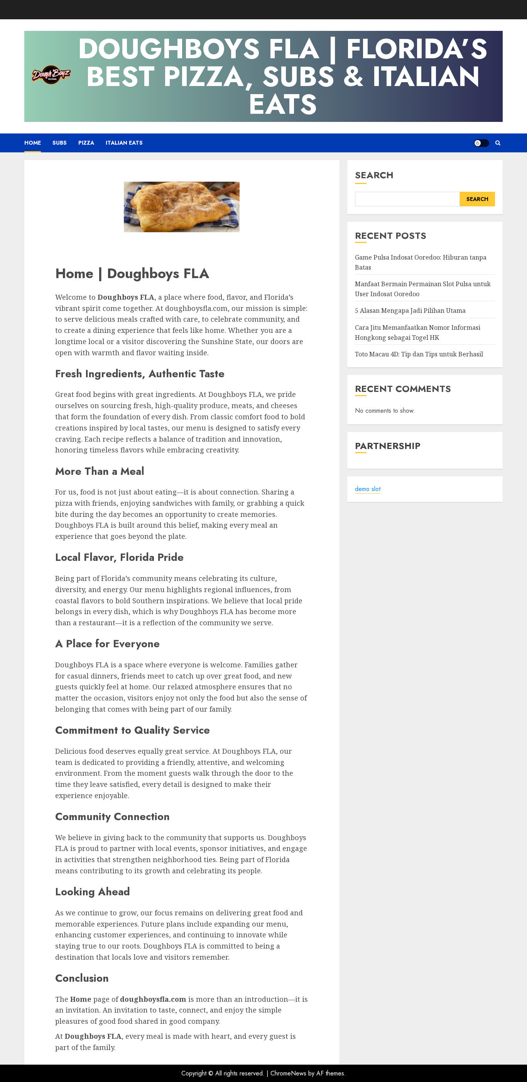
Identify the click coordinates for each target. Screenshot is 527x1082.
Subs (59, 143)
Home (32, 143)
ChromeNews (288, 1073)
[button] (498, 142)
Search (374, 175)
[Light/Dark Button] (481, 143)
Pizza (86, 143)
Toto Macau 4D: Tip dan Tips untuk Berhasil (419, 354)
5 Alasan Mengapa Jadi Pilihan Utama (410, 311)
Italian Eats (124, 143)
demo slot (367, 489)
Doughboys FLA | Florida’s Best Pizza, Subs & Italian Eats (283, 76)
